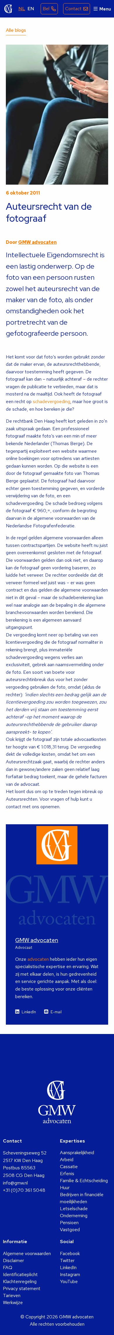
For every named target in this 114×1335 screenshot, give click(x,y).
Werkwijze (13, 1302)
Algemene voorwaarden (27, 1253)
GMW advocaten (8, 9)
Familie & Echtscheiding (84, 1180)
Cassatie (69, 1166)
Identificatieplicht (20, 1274)
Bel (46, 9)
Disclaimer (13, 1260)
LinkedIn (29, 1011)
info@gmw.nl (15, 1183)
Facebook (70, 1253)
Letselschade (74, 1208)
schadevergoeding (51, 401)
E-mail (56, 1011)
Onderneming (73, 1215)
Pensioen (69, 1222)
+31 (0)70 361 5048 (24, 1190)
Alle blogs (16, 30)
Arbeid (66, 1159)
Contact (73, 9)
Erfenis (67, 1173)
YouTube (69, 1281)
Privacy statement (21, 1288)
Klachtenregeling (20, 1281)
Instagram (70, 1274)
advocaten (38, 959)
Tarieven (11, 1295)
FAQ (7, 1267)
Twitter (67, 1260)
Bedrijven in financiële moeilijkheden (81, 1198)
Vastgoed (70, 1229)
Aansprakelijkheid (77, 1152)
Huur (65, 1187)
